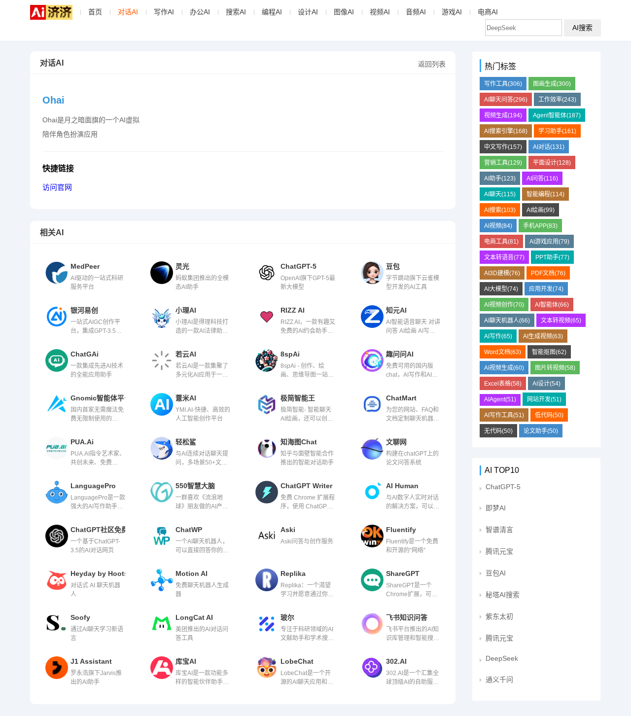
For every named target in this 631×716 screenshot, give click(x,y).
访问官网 (57, 187)
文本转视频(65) (561, 320)
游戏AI (452, 12)
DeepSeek (502, 658)
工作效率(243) (557, 99)
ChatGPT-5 (503, 487)
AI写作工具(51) (504, 415)
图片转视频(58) (555, 367)
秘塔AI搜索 (503, 595)
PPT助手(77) (552, 257)
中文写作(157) (503, 146)
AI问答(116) (542, 178)
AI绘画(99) (540, 210)
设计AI (308, 12)
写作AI (164, 12)
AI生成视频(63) (543, 336)
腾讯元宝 (499, 551)
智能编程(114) (545, 194)
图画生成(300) (552, 83)
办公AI (200, 12)
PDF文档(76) (548, 273)
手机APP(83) (540, 225)
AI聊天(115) (500, 194)
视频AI (380, 12)
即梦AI (496, 508)
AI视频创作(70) (504, 304)
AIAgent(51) (500, 399)
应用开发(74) (546, 289)
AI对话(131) (548, 146)
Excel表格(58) (503, 383)
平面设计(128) (552, 162)
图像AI (344, 12)
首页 (95, 12)
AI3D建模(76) (502, 273)
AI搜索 (582, 28)
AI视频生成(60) (504, 367)
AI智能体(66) (552, 304)
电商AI (488, 12)
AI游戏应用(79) (549, 241)
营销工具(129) (503, 162)
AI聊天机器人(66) (507, 320)
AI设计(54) (546, 383)
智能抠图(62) (549, 352)
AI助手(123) (500, 178)
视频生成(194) (503, 115)
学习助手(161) (557, 131)
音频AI (416, 12)
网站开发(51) (544, 399)
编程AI (272, 12)
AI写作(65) (498, 336)
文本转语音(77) (504, 257)
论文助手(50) (541, 431)
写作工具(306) (503, 83)
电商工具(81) (501, 241)
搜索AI (236, 12)
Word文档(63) (502, 352)
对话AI (128, 12)
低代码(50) (549, 415)
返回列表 (432, 64)
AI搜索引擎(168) (505, 131)
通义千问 (499, 679)
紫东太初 (499, 616)
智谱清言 (499, 530)
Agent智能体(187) (557, 115)
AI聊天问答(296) (505, 99)
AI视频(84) (498, 225)
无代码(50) (498, 431)
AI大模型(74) (501, 289)
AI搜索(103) (500, 210)
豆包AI (496, 573)
